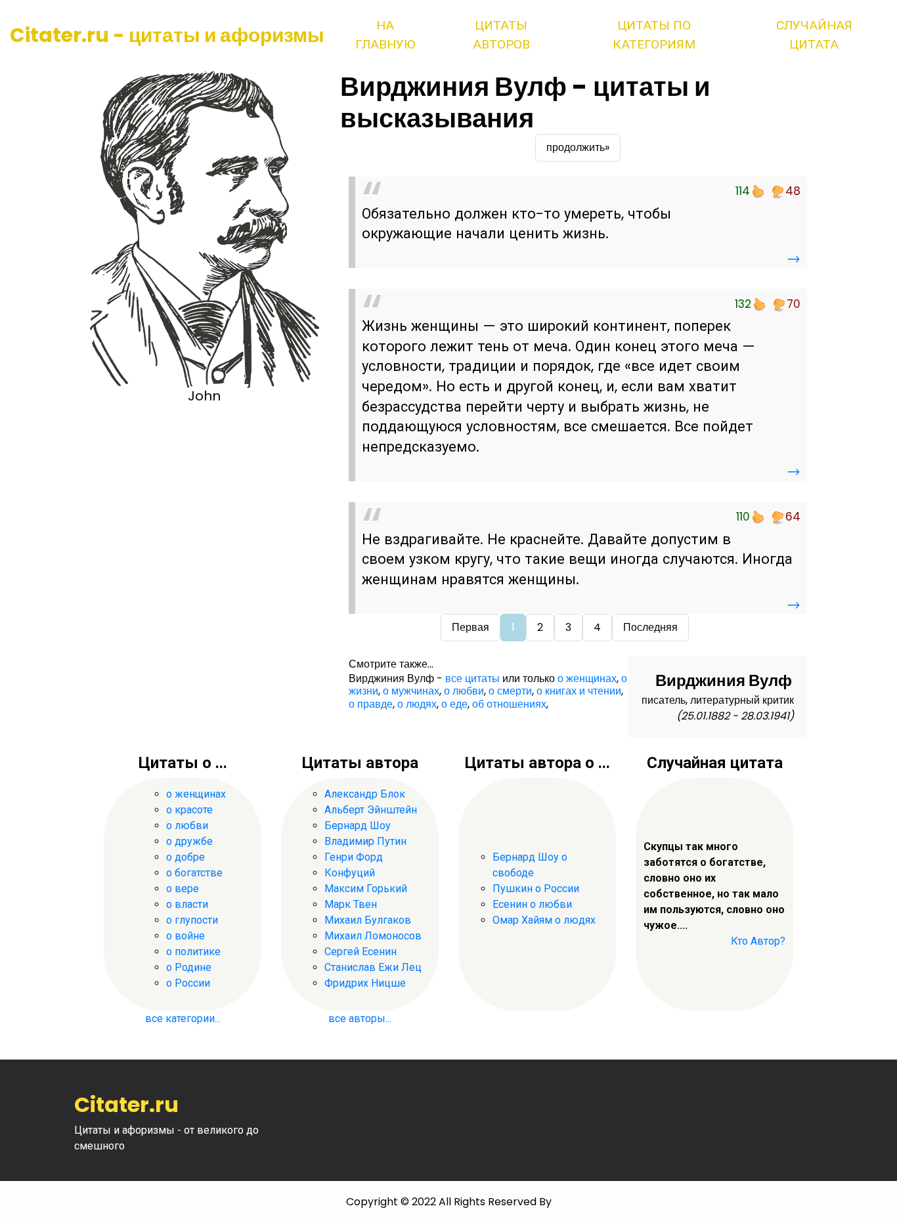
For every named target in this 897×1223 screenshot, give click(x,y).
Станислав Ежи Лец (373, 967)
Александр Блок (364, 794)
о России (188, 983)
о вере (182, 888)
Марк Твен (350, 904)
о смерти (510, 690)
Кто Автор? (758, 941)
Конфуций (349, 873)
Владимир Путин (365, 841)
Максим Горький (365, 888)
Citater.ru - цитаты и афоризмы (167, 35)
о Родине (188, 967)
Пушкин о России (535, 888)
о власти (187, 904)
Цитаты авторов (501, 34)
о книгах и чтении (578, 690)
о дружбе (189, 841)
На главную (385, 34)
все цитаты (472, 678)
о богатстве (194, 873)
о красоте (189, 810)
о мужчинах (411, 690)
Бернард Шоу (357, 825)
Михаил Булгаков (367, 920)
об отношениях (509, 704)
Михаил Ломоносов (373, 936)
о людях (417, 704)
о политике (193, 951)
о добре (185, 857)
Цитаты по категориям (654, 34)
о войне (185, 936)
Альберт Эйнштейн (370, 810)
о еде (454, 704)
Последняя (650, 627)
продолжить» (577, 147)
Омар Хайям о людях (544, 920)
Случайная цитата (814, 34)
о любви (464, 690)
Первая (470, 627)
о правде (371, 704)
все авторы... (359, 1018)
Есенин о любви (532, 904)
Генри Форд (353, 857)
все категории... (183, 1018)
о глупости (192, 920)
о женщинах (587, 678)
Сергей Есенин (360, 951)
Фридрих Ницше (365, 983)
